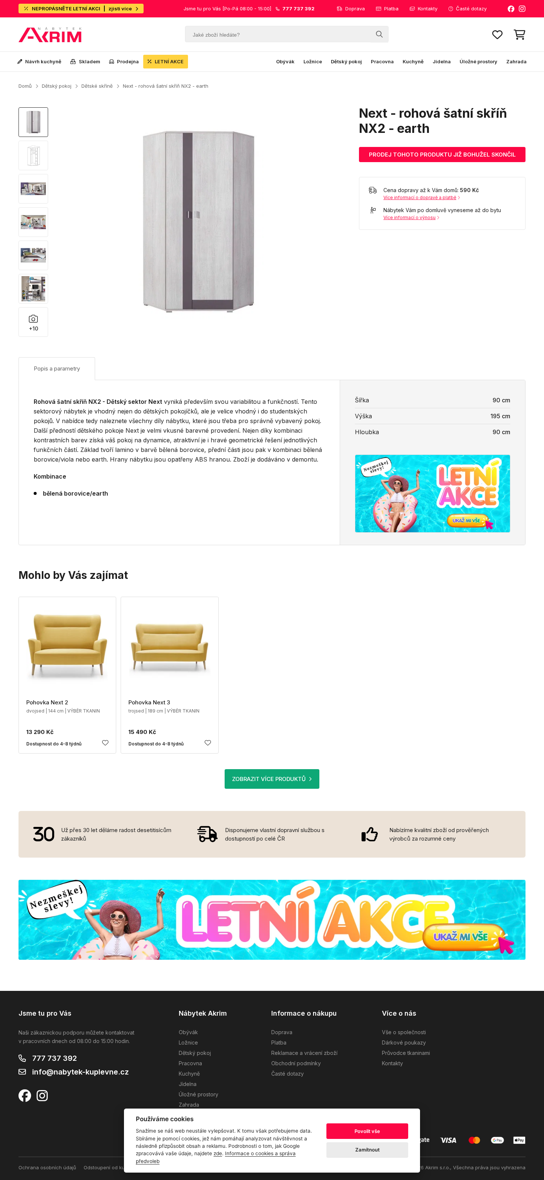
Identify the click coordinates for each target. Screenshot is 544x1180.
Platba (391, 8)
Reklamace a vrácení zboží (304, 1053)
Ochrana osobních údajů (47, 1167)
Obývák (285, 61)
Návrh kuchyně (43, 61)
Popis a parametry (57, 368)
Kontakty (427, 8)
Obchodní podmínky (296, 1063)
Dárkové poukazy (404, 1042)
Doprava (355, 8)
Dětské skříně (97, 86)
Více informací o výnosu (409, 217)
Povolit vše (367, 1131)
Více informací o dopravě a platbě (419, 197)
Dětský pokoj (346, 61)
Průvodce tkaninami (406, 1053)
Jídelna (442, 61)
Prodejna (128, 61)
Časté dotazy (471, 8)
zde (218, 1153)
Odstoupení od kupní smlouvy (118, 1167)
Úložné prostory (478, 61)
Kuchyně (413, 61)
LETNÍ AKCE (169, 61)
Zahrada (516, 61)
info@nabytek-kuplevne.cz (80, 1071)
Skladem (89, 61)
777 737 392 (54, 1058)
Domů (25, 86)
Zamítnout (367, 1150)
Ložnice (312, 61)
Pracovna (382, 61)
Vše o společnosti (404, 1032)
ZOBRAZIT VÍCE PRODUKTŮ (269, 778)
